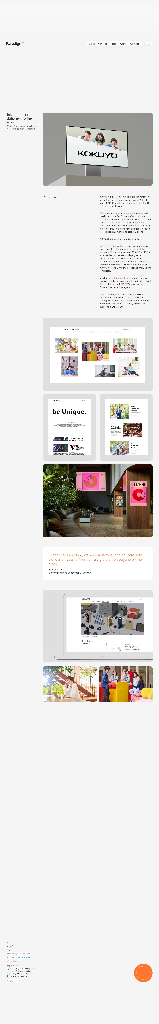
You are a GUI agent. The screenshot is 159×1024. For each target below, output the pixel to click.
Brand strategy (12, 954)
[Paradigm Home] (15, 44)
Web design (11, 957)
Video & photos (25, 954)
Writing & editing (13, 961)
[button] (45, 684)
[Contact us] (143, 973)
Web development (24, 957)
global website (126, 277)
